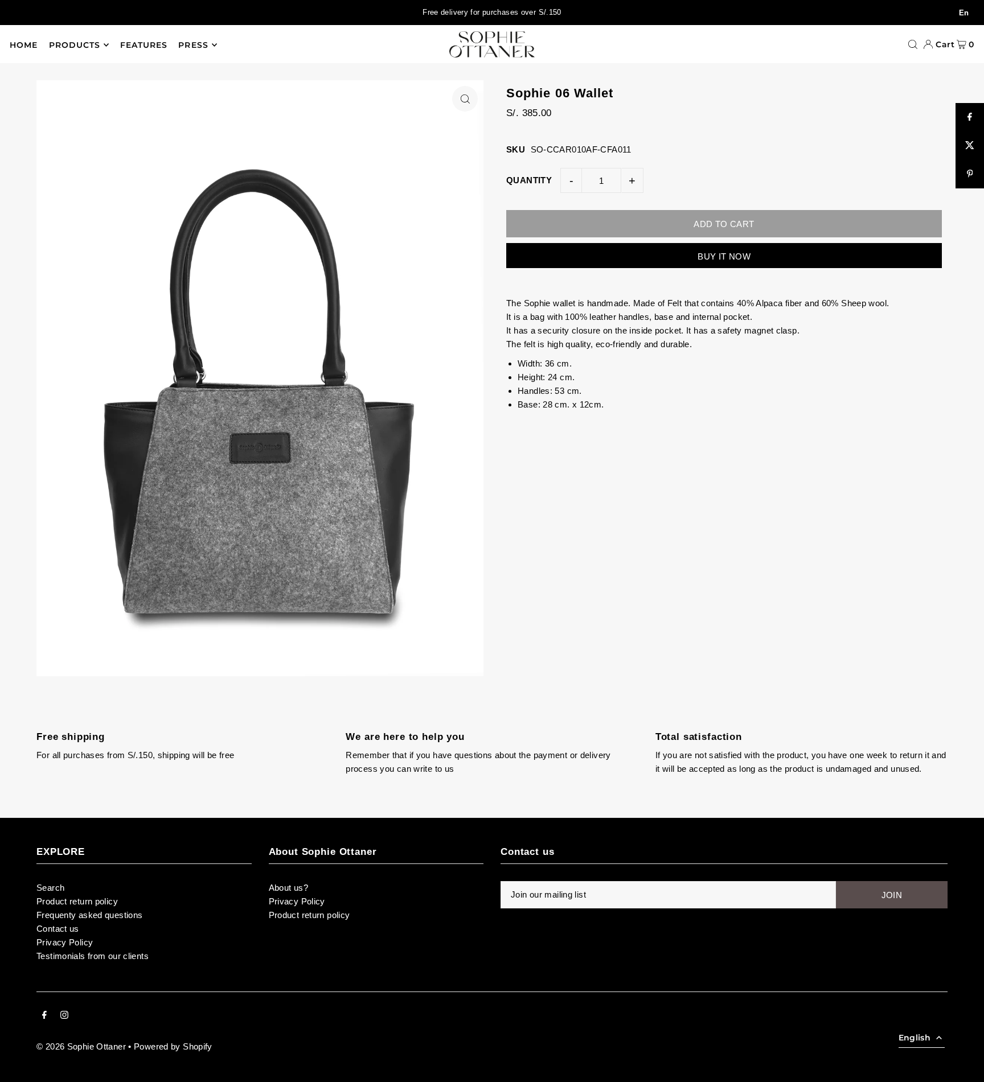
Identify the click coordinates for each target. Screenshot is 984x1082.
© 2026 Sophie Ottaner (81, 1046)
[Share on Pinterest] (970, 174)
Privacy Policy (64, 942)
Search (50, 887)
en (964, 13)
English (914, 1037)
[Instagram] (64, 1016)
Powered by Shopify (173, 1046)
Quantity (529, 180)
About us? (288, 887)
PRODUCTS (74, 45)
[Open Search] (913, 44)
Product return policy (77, 901)
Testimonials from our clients (92, 956)
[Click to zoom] (465, 99)
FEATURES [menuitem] (143, 45)
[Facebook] (44, 1016)
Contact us (57, 928)
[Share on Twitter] (970, 145)
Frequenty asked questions (89, 915)
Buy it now (724, 256)
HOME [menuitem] (24, 45)
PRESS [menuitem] (193, 45)
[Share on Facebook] (970, 117)
